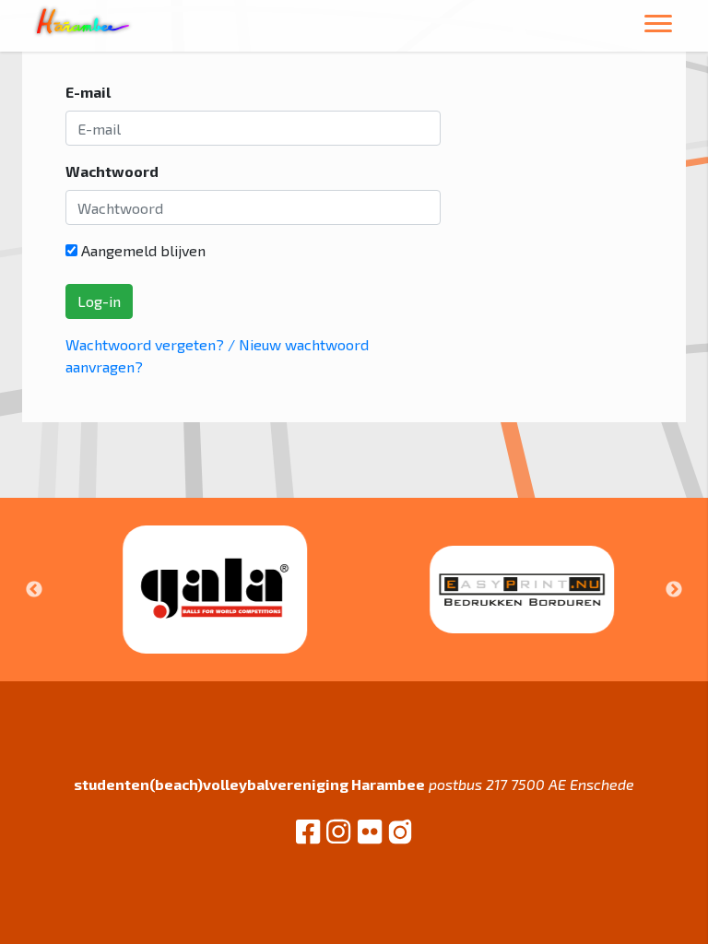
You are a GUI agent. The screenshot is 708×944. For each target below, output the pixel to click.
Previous (34, 590)
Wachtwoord (112, 171)
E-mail (88, 91)
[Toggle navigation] (658, 26)
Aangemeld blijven (141, 250)
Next (674, 590)
